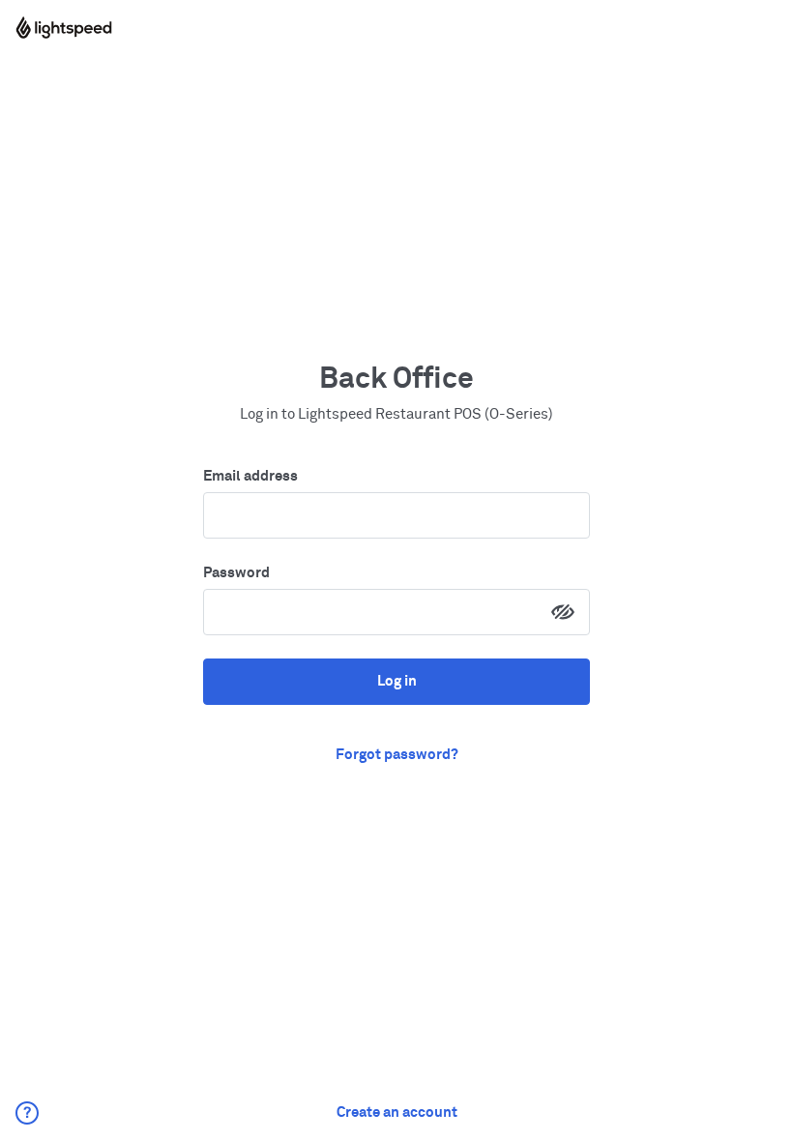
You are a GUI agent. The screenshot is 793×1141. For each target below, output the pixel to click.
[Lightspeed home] (63, 27)
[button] (27, 1113)
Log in (397, 681)
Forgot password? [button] (397, 754)
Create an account (397, 1112)
